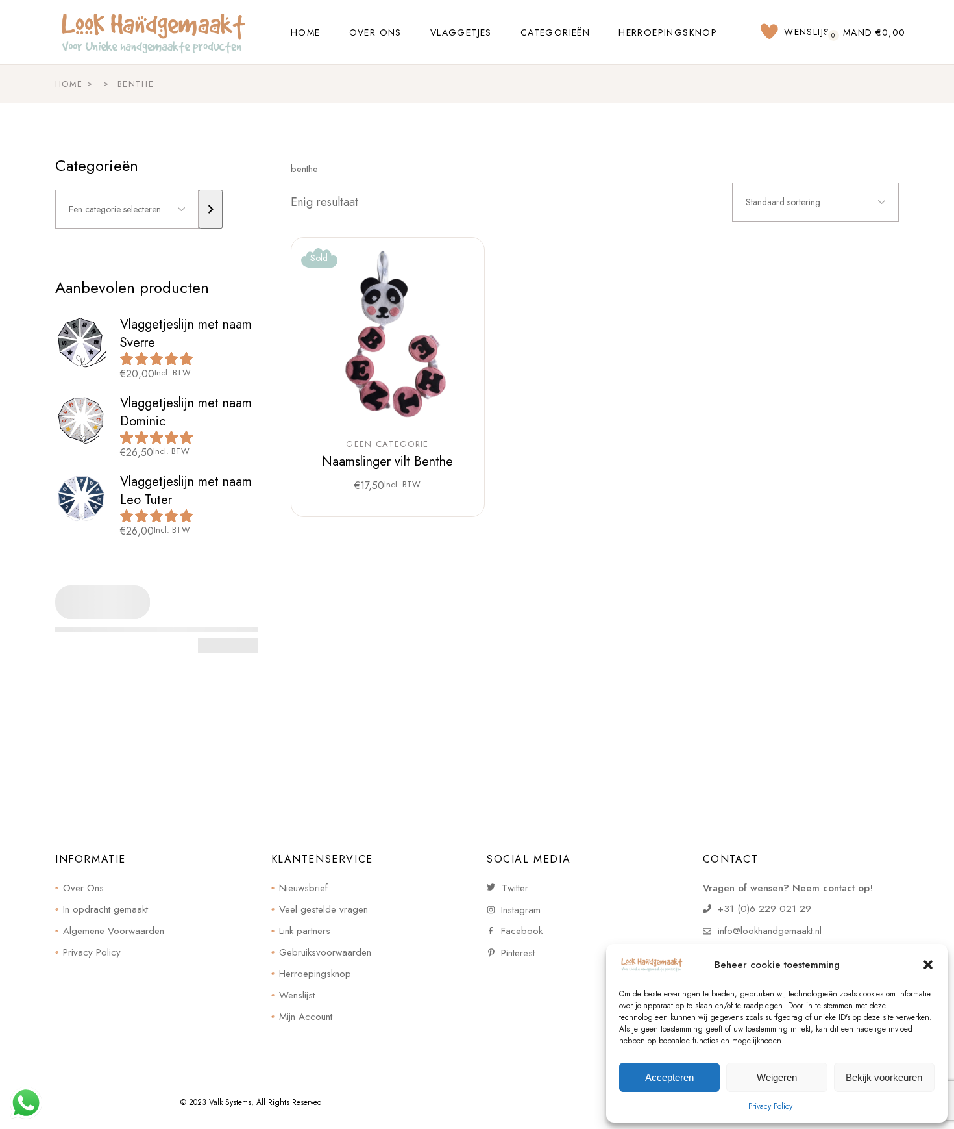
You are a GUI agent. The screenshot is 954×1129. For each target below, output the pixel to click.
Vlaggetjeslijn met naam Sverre (186, 333)
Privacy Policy (770, 1106)
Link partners (304, 931)
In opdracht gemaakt (105, 909)
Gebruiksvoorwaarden (325, 952)
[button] (928, 964)
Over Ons (83, 888)
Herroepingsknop (315, 974)
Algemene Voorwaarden (113, 931)
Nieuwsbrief (303, 888)
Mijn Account (305, 1016)
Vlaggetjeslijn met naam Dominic (186, 412)
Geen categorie (387, 444)
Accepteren (669, 1077)
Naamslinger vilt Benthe (387, 461)
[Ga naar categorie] (211, 209)
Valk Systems (230, 1102)
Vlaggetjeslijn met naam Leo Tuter (186, 490)
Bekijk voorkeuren (884, 1077)
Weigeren (777, 1077)
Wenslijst (297, 995)
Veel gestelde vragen (323, 909)
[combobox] (815, 202)
